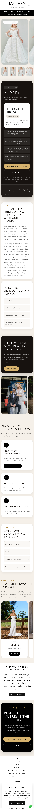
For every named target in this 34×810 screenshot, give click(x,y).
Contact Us (17, 761)
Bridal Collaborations (17, 776)
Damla (14, 645)
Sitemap (17, 764)
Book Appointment (13, 466)
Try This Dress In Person (17, 166)
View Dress (14, 653)
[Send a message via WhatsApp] (30, 806)
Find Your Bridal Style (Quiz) (16, 773)
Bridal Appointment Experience (16, 770)
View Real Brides (11, 368)
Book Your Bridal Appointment (17, 739)
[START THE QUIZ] (17, 694)
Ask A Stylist (17, 172)
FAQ (17, 759)
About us (17, 781)
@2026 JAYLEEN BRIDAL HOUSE (17, 808)
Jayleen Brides (17, 767)
